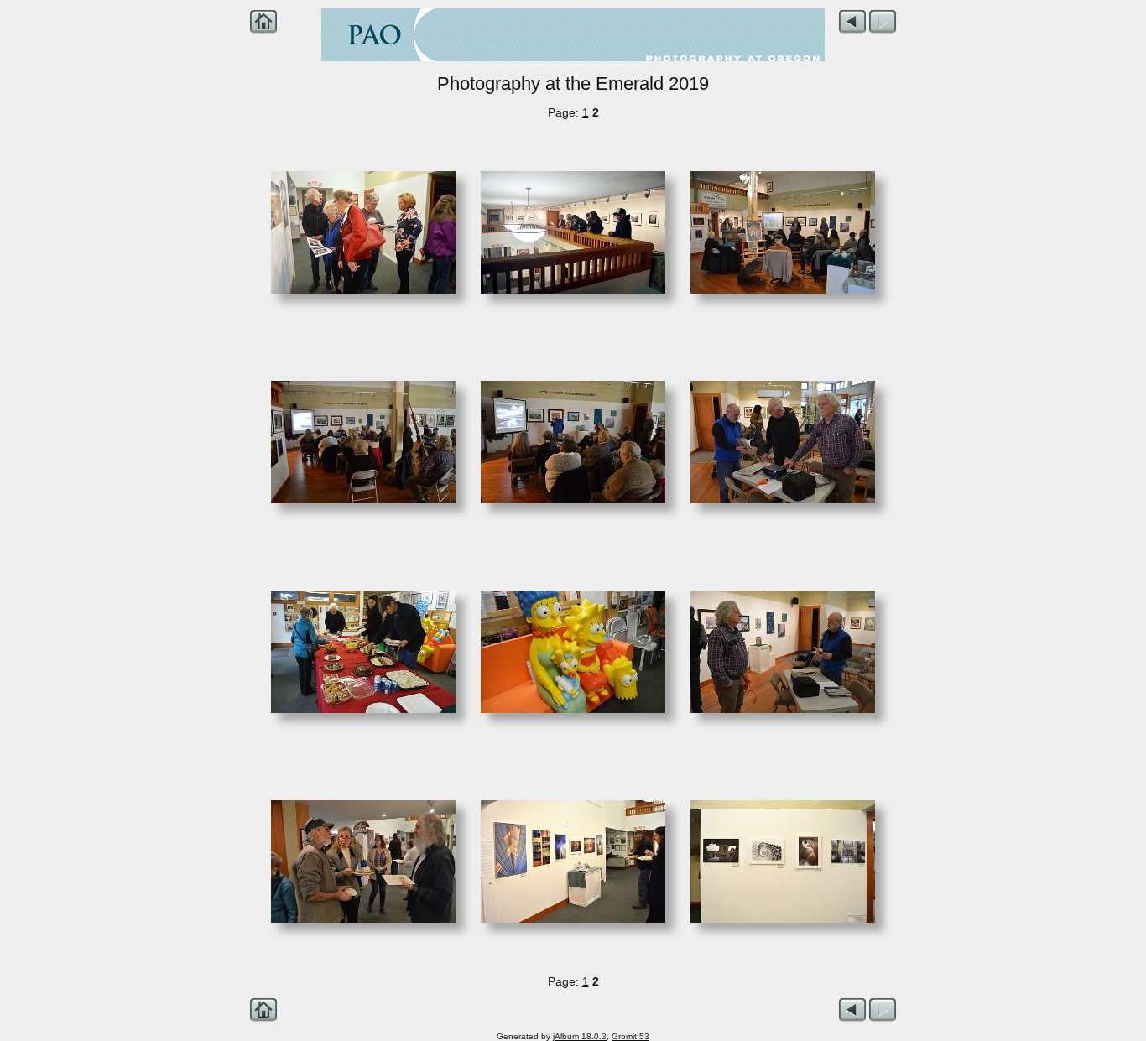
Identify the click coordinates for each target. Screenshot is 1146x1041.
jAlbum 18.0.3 (580, 1036)
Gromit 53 (630, 1036)
